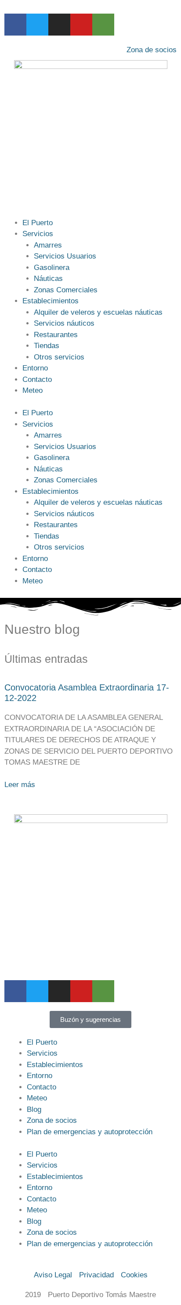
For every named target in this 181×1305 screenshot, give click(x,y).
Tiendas (46, 346)
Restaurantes (56, 335)
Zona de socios (52, 1120)
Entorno (35, 368)
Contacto (37, 379)
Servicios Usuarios (65, 256)
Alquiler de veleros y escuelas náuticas (98, 312)
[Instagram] (59, 25)
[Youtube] (81, 25)
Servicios (37, 234)
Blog (34, 1109)
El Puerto (37, 223)
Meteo (32, 390)
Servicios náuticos (64, 323)
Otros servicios (59, 357)
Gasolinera (51, 267)
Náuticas (48, 278)
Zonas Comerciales (66, 290)
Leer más (19, 784)
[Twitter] (37, 25)
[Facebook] (15, 25)
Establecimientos (50, 301)
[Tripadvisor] (103, 25)
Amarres (48, 245)
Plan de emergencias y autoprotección (89, 1132)
